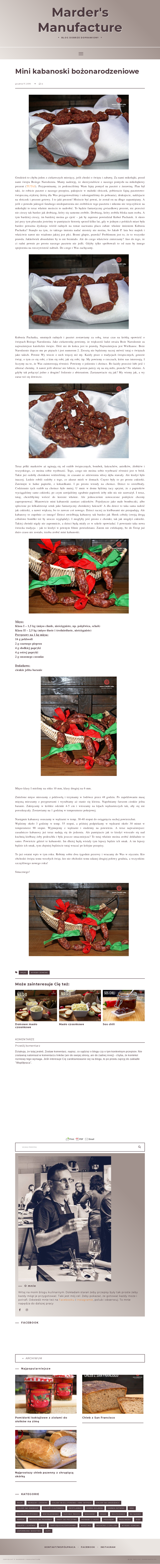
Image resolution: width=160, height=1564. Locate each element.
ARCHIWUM (33, 1358)
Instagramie (85, 1299)
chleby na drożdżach (108, 1503)
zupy (48, 1531)
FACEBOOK (88, 1547)
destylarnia (75, 1508)
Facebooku (67, 1299)
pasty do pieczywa (67, 1520)
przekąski (109, 1520)
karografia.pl (149, 1559)
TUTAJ (30, 186)
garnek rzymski (116, 1508)
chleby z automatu (53, 1508)
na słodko (135, 1514)
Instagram (108, 1547)
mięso (23, 973)
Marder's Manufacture (80, 20)
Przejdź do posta (27, 1033)
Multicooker (118, 1514)
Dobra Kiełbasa (95, 1508)
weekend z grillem (106, 1525)
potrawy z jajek (90, 1520)
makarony (90, 1514)
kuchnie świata (72, 1514)
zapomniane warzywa (29, 1531)
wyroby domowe (39, 973)
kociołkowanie (51, 1514)
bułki (20, 1503)
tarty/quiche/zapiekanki (63, 1525)
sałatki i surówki (26, 1525)
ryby (138, 1520)
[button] (80, 53)
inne (131, 1508)
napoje (21, 1520)
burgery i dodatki (37, 1503)
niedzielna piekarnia (41, 1520)
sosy (42, 1525)
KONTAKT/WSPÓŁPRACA (60, 1547)
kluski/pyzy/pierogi (27, 1514)
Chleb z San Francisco (98, 1417)
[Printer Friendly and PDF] (80, 1140)
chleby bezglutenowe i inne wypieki (71, 1503)
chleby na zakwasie (27, 1508)
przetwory (125, 1520)
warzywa (86, 1525)
